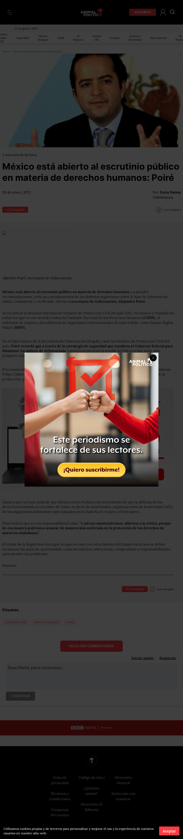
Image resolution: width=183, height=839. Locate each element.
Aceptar (169, 831)
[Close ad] (153, 357)
